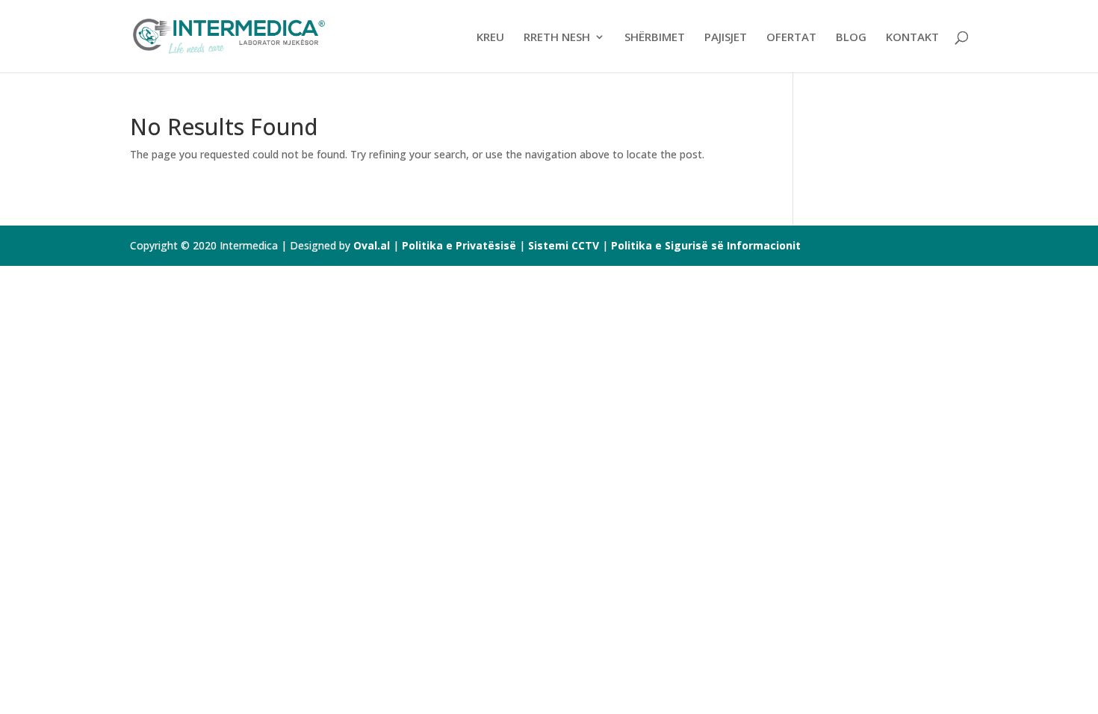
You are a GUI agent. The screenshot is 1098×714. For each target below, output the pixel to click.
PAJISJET (725, 37)
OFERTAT (791, 37)
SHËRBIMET (654, 37)
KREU (490, 37)
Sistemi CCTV (565, 245)
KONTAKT (912, 37)
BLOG (851, 37)
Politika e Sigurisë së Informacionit (706, 245)
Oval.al (371, 245)
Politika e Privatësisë (459, 245)
